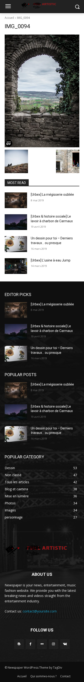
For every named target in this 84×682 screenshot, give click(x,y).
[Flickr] (41, 644)
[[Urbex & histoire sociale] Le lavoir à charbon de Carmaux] (16, 222)
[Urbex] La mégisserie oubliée (52, 194)
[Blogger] (19, 644)
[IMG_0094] (42, 91)
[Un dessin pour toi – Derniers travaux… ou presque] (16, 244)
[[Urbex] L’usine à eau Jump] (16, 266)
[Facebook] (30, 644)
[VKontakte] (65, 644)
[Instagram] (53, 644)
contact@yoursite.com (40, 611)
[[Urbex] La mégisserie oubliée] (16, 200)
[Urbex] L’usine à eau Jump (50, 260)
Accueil (9, 18)
